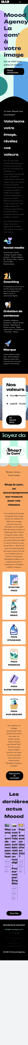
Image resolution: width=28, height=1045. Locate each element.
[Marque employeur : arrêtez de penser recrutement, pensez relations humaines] (7, 825)
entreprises (5, 866)
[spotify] (18, 933)
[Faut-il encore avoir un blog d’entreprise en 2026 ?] (21, 825)
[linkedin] (15, 933)
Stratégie (5, 871)
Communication (7, 861)
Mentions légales (14, 938)
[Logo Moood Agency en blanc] (5, 1)
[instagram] (12, 933)
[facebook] (9, 933)
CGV (14, 941)
